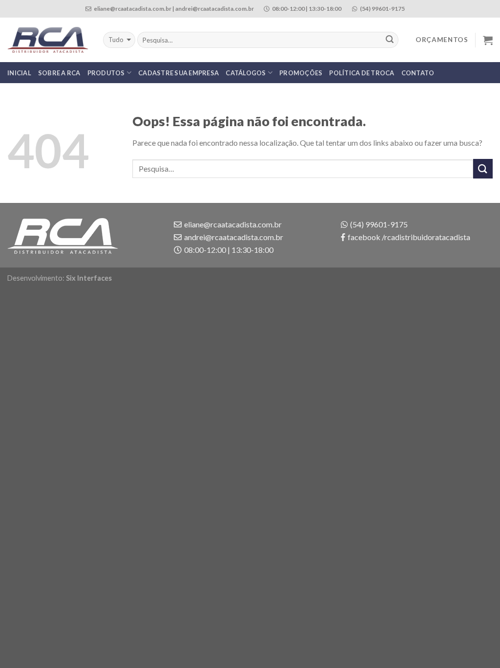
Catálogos (246, 73)
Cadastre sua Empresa (178, 73)
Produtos (106, 73)
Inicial (19, 73)
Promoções (300, 73)
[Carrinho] (488, 40)
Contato (418, 73)
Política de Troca (361, 73)
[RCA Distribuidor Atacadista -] (47, 40)
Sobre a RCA (59, 73)
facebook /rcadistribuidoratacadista (409, 237)
